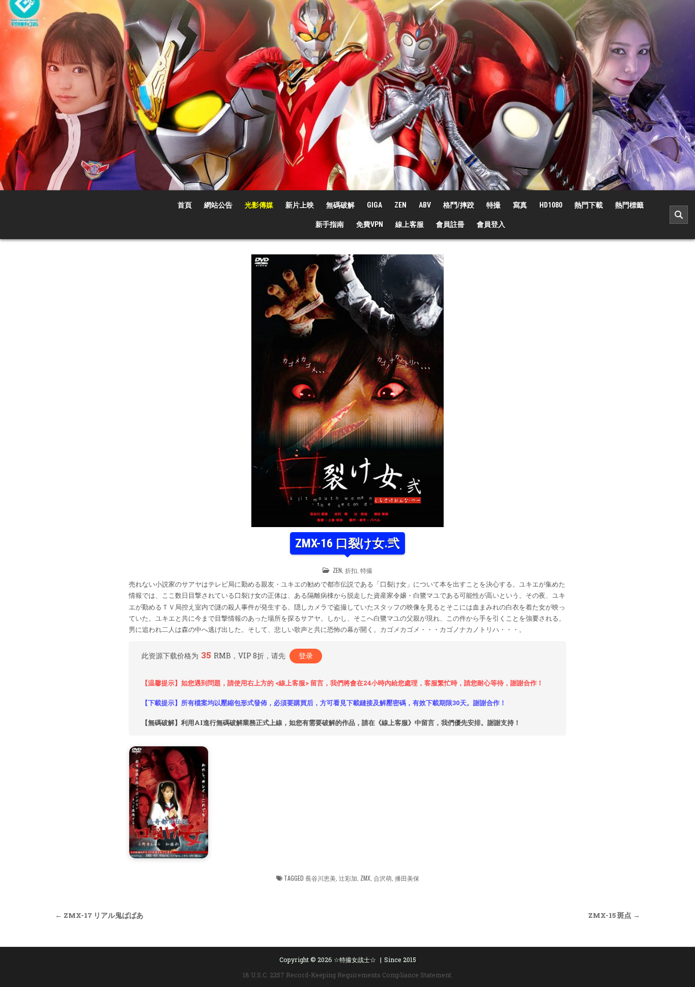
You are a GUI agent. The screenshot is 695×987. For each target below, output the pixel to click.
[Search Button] (679, 215)
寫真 (520, 205)
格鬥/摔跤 (458, 205)
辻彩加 (348, 878)
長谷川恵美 (320, 878)
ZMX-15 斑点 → (614, 915)
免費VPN (369, 224)
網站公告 (218, 205)
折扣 (351, 570)
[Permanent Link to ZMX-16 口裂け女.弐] (347, 390)
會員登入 (491, 224)
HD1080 (550, 205)
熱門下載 (588, 205)
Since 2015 (400, 959)
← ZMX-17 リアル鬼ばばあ (99, 915)
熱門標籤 (629, 205)
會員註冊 (450, 224)
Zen (400, 205)
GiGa (374, 205)
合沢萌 (382, 878)
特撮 (493, 205)
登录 (306, 655)
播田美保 (407, 878)
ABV (425, 205)
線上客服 (409, 224)
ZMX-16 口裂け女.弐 (347, 543)
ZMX (365, 878)
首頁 (185, 205)
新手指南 (329, 224)
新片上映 (299, 205)
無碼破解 (340, 205)
